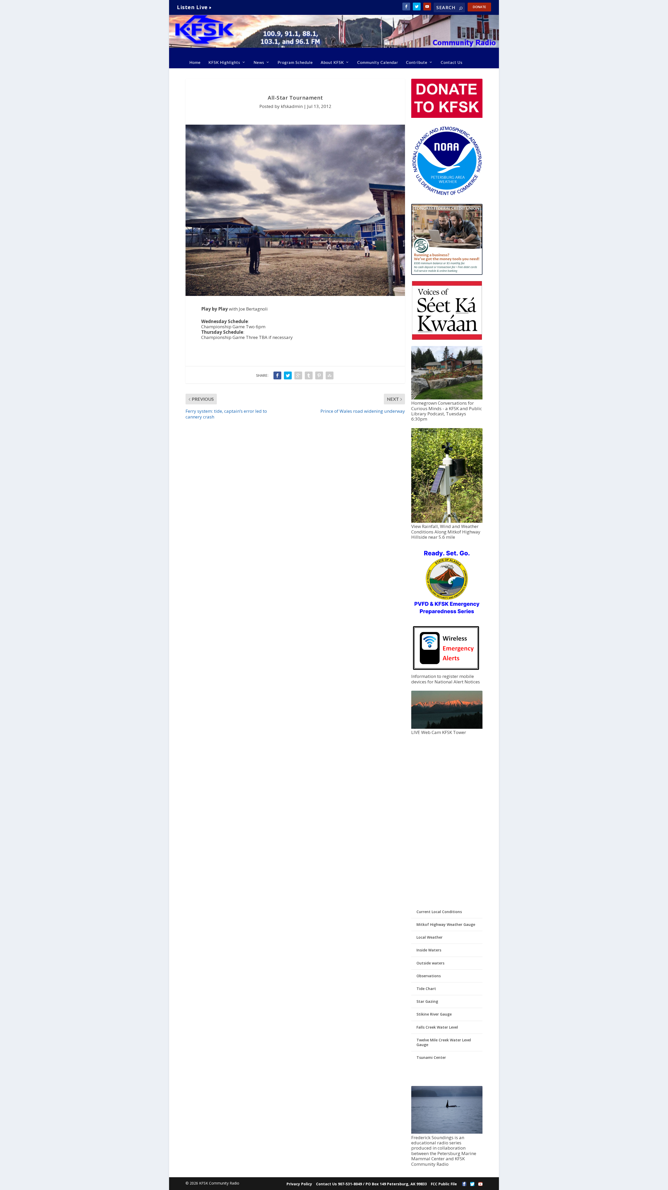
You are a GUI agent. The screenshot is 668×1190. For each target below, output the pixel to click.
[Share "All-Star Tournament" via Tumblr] (308, 375)
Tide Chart (426, 988)
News (259, 62)
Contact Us (452, 62)
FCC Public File (444, 1183)
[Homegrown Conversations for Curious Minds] (446, 398)
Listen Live (192, 7)
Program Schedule (295, 62)
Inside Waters (428, 950)
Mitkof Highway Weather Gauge (445, 924)
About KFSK (332, 62)
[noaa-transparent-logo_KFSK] (446, 194)
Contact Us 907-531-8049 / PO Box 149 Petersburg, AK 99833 (371, 1183)
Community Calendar (377, 62)
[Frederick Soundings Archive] (446, 1132)
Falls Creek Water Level (437, 1027)
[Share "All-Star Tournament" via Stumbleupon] (329, 375)
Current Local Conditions (439, 911)
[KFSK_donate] (446, 116)
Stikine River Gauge (434, 1014)
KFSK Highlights (224, 62)
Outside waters (430, 963)
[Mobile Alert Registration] (446, 671)
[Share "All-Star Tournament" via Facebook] (277, 375)
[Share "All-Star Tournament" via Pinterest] (319, 375)
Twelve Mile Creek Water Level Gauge (443, 1042)
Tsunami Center (431, 1057)
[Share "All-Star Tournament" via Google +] (298, 375)
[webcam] (446, 727)
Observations (428, 975)
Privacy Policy (299, 1183)
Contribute (416, 62)
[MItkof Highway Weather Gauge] (446, 521)
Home (195, 62)
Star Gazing (427, 1001)
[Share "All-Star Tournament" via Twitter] (288, 375)
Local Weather (429, 937)
